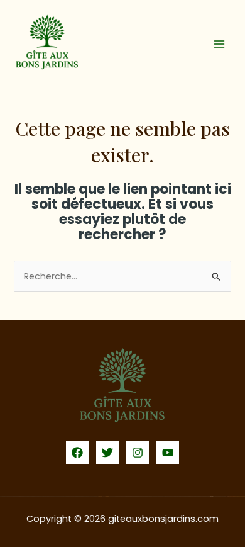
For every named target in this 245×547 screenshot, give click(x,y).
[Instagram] (137, 452)
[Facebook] (77, 452)
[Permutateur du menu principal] (219, 44)
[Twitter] (107, 452)
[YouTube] (167, 452)
